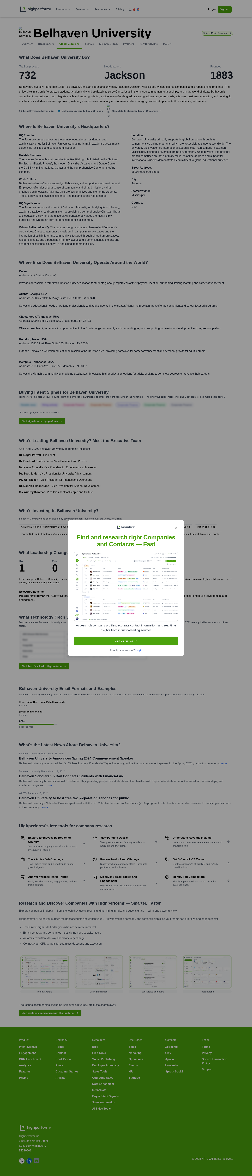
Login (138, 650)
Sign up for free (124, 640)
